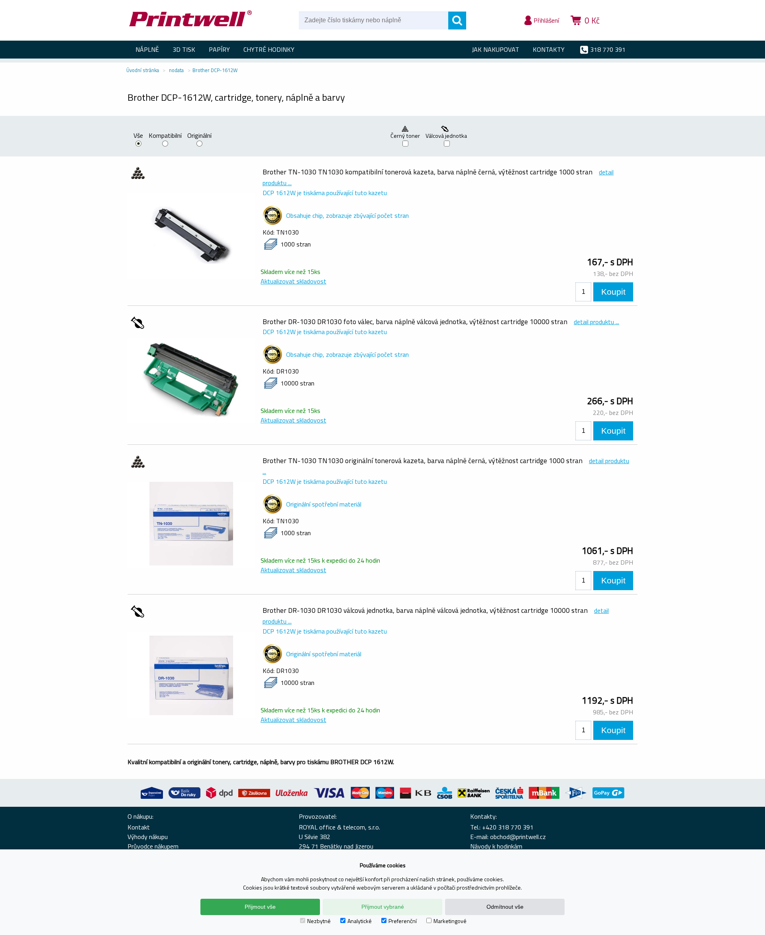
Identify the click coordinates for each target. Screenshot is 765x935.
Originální (199, 136)
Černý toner (405, 135)
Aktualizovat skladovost (293, 281)
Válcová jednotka (447, 135)
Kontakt (139, 827)
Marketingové (450, 921)
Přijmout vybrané (382, 907)
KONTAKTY (549, 49)
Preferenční (402, 921)
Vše (138, 136)
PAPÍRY (219, 49)
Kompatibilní (165, 136)
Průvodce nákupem (153, 846)
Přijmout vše (260, 907)
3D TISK (184, 49)
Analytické (359, 921)
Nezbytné (319, 921)
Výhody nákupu (148, 836)
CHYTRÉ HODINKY (268, 49)
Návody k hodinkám (496, 846)
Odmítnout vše (505, 907)
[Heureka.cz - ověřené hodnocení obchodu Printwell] (622, 32)
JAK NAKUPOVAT (495, 49)
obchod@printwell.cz (518, 836)
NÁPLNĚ (147, 49)
